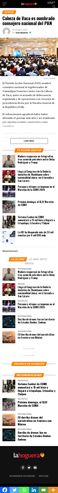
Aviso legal (43, 475)
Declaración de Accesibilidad (22, 475)
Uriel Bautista (22, 33)
